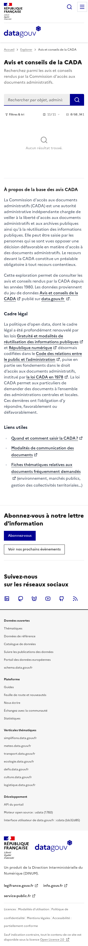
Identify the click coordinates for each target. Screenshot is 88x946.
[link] (20, 536)
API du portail (13, 804)
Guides (9, 687)
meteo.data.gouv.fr (17, 746)
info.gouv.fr (53, 885)
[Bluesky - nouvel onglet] (34, 599)
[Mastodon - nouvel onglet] (20, 599)
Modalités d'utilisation (33, 909)
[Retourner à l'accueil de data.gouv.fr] (22, 32)
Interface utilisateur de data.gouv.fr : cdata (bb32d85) (42, 820)
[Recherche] (69, 7)
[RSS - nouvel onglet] (75, 599)
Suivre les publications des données (28, 652)
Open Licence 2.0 (52, 939)
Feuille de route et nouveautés (25, 695)
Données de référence (19, 636)
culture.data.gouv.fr (18, 777)
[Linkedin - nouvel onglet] (7, 599)
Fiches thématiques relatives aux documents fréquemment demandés (46, 468)
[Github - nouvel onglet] (61, 599)
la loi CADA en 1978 (44, 377)
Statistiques (12, 718)
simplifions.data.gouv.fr (20, 738)
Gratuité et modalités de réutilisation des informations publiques (41, 339)
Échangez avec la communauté (25, 710)
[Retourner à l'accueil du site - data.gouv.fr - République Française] (53, 848)
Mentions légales (38, 918)
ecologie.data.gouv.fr (19, 761)
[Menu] (82, 7)
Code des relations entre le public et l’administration (43, 356)
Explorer (26, 49)
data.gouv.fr (53, 299)
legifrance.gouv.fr (18, 885)
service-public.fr (17, 896)
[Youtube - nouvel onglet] (48, 599)
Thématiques (13, 628)
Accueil (9, 49)
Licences (10, 909)
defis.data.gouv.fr (16, 769)
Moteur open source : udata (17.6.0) (28, 812)
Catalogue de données (20, 644)
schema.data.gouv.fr (18, 667)
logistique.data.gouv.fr (19, 785)
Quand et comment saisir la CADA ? (44, 438)
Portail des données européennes (27, 660)
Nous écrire (12, 703)
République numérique (30, 348)
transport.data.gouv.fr (19, 754)
